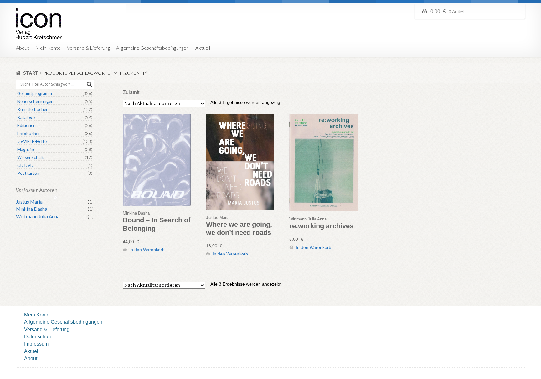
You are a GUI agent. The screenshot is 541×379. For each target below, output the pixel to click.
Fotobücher (28, 133)
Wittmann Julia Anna (37, 216)
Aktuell (202, 48)
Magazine (26, 149)
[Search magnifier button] (89, 84)
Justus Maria (29, 202)
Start (30, 73)
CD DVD (25, 165)
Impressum (36, 343)
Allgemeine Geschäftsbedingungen (152, 48)
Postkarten (28, 173)
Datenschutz (38, 336)
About (22, 48)
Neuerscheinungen (35, 101)
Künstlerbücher (32, 109)
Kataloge (26, 117)
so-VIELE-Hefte (32, 141)
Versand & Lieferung (88, 48)
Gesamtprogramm (34, 93)
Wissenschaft (30, 157)
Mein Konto (48, 48)
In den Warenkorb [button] (146, 249)
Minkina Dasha (31, 209)
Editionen (26, 125)
